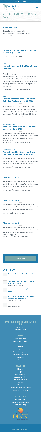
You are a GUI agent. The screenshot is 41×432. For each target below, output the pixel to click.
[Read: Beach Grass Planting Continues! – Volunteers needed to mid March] (5, 282)
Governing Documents (20, 355)
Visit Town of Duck (20, 399)
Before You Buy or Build (20, 352)
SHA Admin (19, 56)
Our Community (20, 339)
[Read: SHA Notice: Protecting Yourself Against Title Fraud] (5, 274)
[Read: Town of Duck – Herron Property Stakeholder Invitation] (5, 290)
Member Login (20, 259)
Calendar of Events (20, 380)
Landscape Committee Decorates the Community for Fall (19, 51)
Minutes (5, 175)
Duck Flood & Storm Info (20, 402)
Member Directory (20, 374)
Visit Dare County (20, 405)
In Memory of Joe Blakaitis (16, 304)
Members (20, 357)
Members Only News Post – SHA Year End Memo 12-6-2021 (19, 127)
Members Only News (9, 124)
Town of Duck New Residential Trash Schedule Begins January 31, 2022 (19, 100)
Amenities (20, 344)
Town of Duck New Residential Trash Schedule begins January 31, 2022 (19, 153)
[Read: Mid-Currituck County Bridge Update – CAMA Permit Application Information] (5, 297)
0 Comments (17, 89)
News (4, 48)
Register (24, 1)
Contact (20, 360)
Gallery (20, 347)
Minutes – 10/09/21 (11, 177)
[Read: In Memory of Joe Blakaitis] (5, 305)
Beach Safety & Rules (20, 341)
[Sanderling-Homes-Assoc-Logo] (17, 7)
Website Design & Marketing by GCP (20, 429)
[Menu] (37, 7)
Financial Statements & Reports (20, 388)
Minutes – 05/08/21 (11, 223)
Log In (16, 1)
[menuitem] (16, 1)
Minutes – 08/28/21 (11, 200)
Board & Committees (20, 385)
